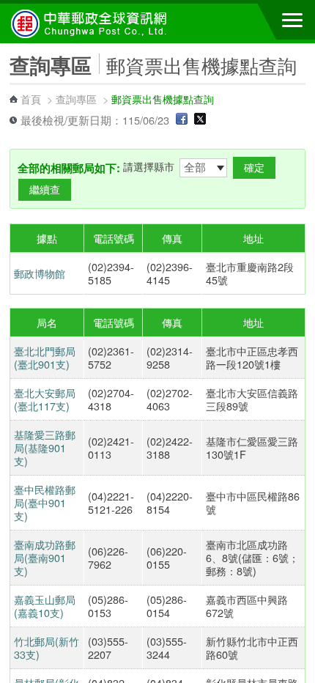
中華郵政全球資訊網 (91, 23)
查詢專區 (76, 98)
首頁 (31, 98)
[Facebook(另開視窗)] (182, 120)
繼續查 (44, 190)
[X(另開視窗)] (200, 120)
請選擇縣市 (148, 166)
